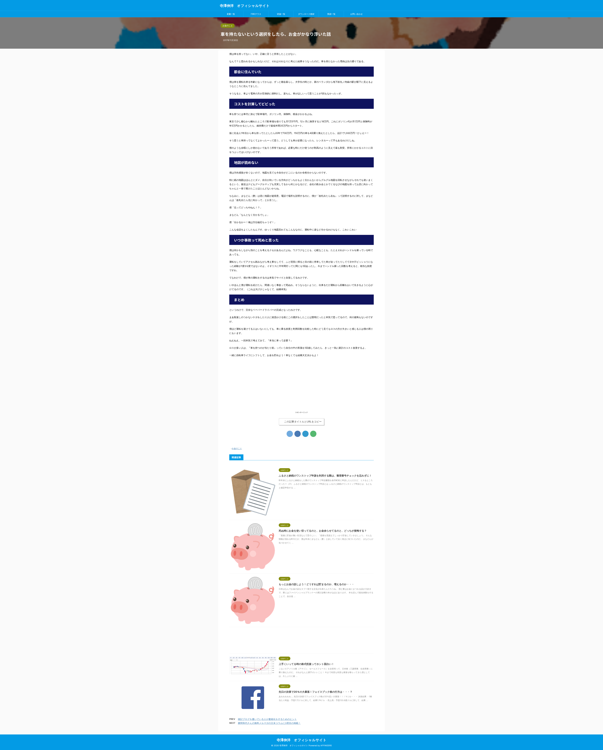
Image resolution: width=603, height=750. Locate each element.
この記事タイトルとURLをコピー (303, 421)
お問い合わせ (356, 14)
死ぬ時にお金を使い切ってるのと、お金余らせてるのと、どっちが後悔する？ (323, 530)
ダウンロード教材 (306, 14)
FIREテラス (256, 14)
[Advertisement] (301, 389)
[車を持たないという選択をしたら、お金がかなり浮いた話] (305, 434)
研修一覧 (281, 14)
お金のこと (237, 448)
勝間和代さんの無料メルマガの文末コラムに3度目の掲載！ (269, 723)
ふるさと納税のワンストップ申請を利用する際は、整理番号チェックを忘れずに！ (325, 475)
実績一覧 (331, 14)
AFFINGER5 (326, 745)
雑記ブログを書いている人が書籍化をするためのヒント (267, 719)
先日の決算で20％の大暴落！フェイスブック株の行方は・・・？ (315, 691)
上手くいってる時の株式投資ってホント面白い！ (306, 664)
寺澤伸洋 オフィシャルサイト (245, 6)
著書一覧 (231, 14)
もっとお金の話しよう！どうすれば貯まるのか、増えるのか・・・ (316, 584)
